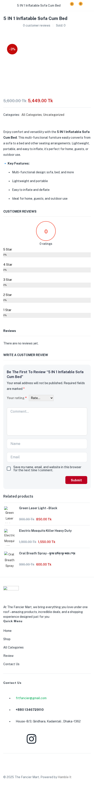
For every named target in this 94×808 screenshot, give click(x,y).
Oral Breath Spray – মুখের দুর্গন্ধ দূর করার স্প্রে (47, 553)
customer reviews (36, 25)
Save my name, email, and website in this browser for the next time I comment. (47, 469)
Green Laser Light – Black (38, 508)
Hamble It (64, 777)
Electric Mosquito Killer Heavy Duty (45, 530)
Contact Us (11, 664)
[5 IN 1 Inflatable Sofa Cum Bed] (4, 34)
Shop (6, 639)
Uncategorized (53, 114)
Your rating (17, 398)
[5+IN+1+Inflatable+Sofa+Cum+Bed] (13, 34)
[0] (68, 5)
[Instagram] (31, 738)
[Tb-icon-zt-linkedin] (54, 738)
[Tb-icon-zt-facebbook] (8, 738)
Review (8, 656)
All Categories (31, 114)
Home (7, 630)
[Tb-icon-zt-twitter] (76, 738)
